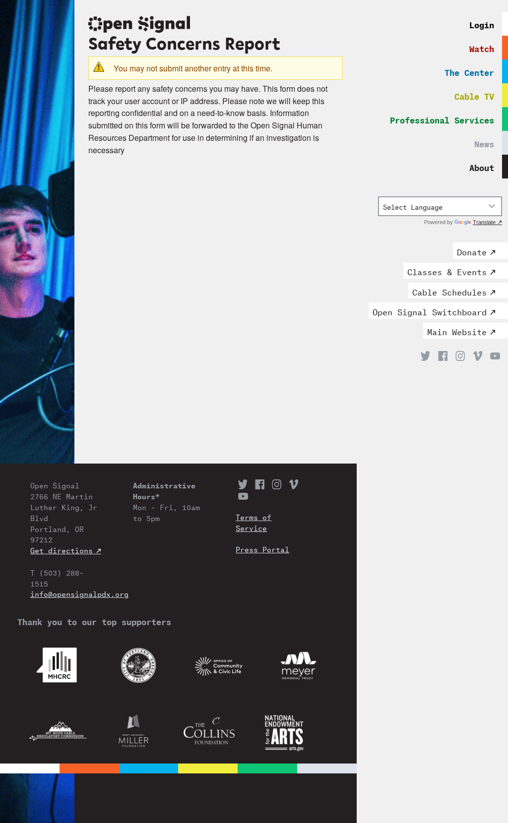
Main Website (457, 330)
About (481, 166)
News (484, 142)
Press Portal (262, 548)
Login (481, 23)
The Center (469, 71)
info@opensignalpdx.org (65, 593)
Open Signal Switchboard (430, 310)
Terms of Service (253, 522)
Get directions (61, 549)
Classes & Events (447, 270)
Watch (481, 47)
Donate (472, 250)
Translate (484, 222)
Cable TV (474, 95)
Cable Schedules (449, 291)
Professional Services (442, 118)
